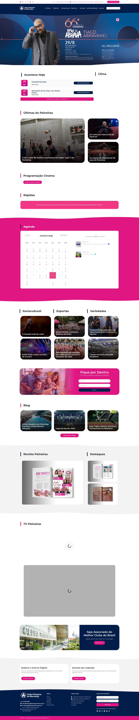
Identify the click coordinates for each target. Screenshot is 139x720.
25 (39, 275)
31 (59, 249)
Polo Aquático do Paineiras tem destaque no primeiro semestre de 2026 (68, 354)
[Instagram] (102, 711)
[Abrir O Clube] (51, 8)
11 (39, 262)
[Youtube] (107, 711)
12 (46, 262)
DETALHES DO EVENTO (83, 83)
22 (65, 268)
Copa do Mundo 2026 (65, 428)
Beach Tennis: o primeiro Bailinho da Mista (67, 333)
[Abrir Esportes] (78, 8)
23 (27, 275)
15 (65, 262)
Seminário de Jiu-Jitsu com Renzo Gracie (95, 244)
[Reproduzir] (69, 546)
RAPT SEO (46, 718)
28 (39, 249)
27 (33, 249)
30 (52, 249)
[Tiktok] (109, 711)
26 (27, 249)
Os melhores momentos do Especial (101, 135)
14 (59, 262)
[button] (2, 39)
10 (33, 262)
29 (46, 249)
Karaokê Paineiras (88, 254)
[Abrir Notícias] (59, 8)
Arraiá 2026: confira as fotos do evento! (34, 356)
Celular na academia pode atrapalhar (101, 356)
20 (52, 268)
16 (27, 268)
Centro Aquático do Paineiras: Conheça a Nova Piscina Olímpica (35, 426)
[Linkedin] (100, 711)
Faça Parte (99, 642)
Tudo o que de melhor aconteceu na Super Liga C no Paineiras (48, 158)
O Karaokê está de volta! (33, 334)
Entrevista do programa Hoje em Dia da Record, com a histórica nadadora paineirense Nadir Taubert (69, 205)
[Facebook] (97, 711)
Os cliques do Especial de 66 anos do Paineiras (102, 159)
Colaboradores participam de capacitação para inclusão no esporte (103, 332)
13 (52, 262)
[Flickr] (104, 711)
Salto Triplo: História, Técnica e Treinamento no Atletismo (102, 427)
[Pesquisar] (119, 8)
